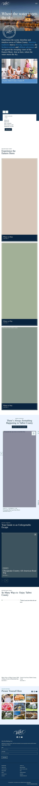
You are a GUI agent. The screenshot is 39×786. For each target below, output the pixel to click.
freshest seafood (8, 47)
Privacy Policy (29, 782)
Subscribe (4, 757)
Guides (20, 81)
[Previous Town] (4, 112)
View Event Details (7, 511)
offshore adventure (26, 47)
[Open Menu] (36, 3)
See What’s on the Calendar (19, 426)
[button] (1, 453)
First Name (3, 751)
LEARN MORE (5, 238)
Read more (5, 575)
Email (3, 747)
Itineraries (5, 568)
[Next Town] (7, 112)
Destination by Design (34, 783)
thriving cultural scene (25, 44)
